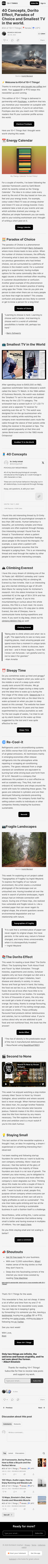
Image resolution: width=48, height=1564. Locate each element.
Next (40, 1408)
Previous (9, 1408)
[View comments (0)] (12, 40)
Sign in (43, 3)
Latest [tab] (10, 1453)
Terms (34, 1545)
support (16, 90)
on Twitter (19, 1322)
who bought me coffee (32, 86)
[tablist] (12, 1424)
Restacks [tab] (17, 1424)
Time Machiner (20, 1278)
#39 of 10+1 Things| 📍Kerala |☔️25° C (18, 1486)
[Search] (43, 1453)
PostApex (22, 101)
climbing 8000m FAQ (12, 621)
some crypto (19, 1318)
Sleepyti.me (34, 695)
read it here (26, 1224)
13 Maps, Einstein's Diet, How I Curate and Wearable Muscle (16, 1498)
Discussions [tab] (19, 1453)
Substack (12, 1559)
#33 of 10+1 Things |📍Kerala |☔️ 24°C (18, 1468)
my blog (37, 1318)
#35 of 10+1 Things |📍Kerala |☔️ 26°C (18, 1503)
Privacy (27, 1545)
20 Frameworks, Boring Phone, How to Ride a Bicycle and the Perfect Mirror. (17, 1463)
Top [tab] (4, 1453)
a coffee (27, 1315)
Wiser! (38, 1261)
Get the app (35, 1553)
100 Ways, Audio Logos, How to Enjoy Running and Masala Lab (17, 1481)
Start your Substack (18, 1553)
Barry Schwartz (36, 248)
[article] (24, 1467)
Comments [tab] (7, 1424)
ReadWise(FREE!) (32, 1045)
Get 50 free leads (14, 1257)
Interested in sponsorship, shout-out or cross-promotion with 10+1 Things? (23, 1283)
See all (6, 1515)
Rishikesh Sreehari (14, 32)
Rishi (4, 1336)
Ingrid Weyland (27, 76)
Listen (43, 34)
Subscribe (34, 3)
